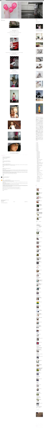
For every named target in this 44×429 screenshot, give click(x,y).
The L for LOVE (38, 235)
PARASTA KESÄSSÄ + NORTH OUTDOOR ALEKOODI (40, 198)
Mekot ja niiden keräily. (39, 160)
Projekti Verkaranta (38, 257)
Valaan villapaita (38, 376)
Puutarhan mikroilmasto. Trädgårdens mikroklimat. (40, 370)
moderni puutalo (38, 231)
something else (37, 136)
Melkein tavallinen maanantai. (39, 159)
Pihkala (37, 333)
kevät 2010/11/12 (40, 125)
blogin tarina (41, 117)
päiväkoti (39, 132)
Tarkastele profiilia (37, 22)
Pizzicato (37, 237)
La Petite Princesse (38, 273)
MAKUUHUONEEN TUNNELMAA (40, 209)
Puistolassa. (38, 321)
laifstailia (41, 126)
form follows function (39, 349)
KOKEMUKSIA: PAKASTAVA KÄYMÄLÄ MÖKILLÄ (40, 259)
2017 (37, 144)
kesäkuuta (38, 156)
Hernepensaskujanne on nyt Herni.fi (40, 213)
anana (37, 19)
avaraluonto (37, 117)
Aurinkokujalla (38, 245)
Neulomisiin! (40, 221)
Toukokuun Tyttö (38, 200)
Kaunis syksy (40, 393)
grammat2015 (40, 121)
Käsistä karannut (38, 253)
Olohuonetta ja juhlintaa (40, 326)
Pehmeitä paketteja (38, 261)
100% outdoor (38, 196)
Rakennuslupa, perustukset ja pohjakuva (40, 226)
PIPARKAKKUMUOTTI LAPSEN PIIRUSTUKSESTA (40, 280)
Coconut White (38, 265)
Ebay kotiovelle (3, 20)
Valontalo (37, 309)
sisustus (38, 135)
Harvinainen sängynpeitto (40, 246)
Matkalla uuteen (38, 346)
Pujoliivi (37, 269)
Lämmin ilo (38, 241)
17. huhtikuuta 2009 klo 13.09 (7, 168)
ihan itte (37, 123)
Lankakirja (38, 353)
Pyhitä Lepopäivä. (38, 177)
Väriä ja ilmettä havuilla (40, 217)
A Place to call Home (39, 249)
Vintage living (38, 337)
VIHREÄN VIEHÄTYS (40, 288)
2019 (37, 142)
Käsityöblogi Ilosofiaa (39, 313)
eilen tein (37, 279)
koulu (38, 126)
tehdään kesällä (37, 138)
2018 (37, 143)
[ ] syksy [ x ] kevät (39, 172)
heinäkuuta (38, 155)
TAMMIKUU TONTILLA (40, 250)
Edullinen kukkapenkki (40, 399)
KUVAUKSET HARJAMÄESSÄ (40, 310)
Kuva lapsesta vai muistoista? (40, 170)
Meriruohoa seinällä (41, 356)
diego (38, 118)
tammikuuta (38, 181)
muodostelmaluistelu (37, 128)
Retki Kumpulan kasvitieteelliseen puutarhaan (40, 205)
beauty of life (38, 295)
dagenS (36, 118)
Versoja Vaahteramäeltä (39, 204)
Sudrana (37, 382)
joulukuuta (38, 151)
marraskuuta (38, 152)
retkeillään (37, 133)
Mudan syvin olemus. (39, 167)
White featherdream (38, 283)
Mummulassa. (38, 171)
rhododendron (41, 133)
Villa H (37, 208)
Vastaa (3, 159)
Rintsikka (37, 398)
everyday (41, 118)
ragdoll (41, 132)
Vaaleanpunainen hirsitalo (39, 347)
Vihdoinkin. (38, 166)
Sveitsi (41, 136)
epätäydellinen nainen (39, 297)
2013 (37, 147)
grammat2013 (37, 121)
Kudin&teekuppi (38, 372)
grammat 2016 (41, 120)
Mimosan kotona (38, 287)
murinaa (41, 128)
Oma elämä (38, 129)
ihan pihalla (41, 123)
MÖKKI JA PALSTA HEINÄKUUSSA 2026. (40, 193)
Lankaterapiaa (38, 301)
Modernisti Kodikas (38, 277)
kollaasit (36, 126)
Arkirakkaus (38, 305)
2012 (37, 148)
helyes (37, 291)
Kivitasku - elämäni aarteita (39, 317)
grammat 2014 (37, 120)
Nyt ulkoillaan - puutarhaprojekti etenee (40, 365)
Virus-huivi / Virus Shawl (39, 397)
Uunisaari (36, 140)
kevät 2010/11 (37, 125)
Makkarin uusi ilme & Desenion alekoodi (40, 284)
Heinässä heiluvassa (39, 325)
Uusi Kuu (37, 229)
